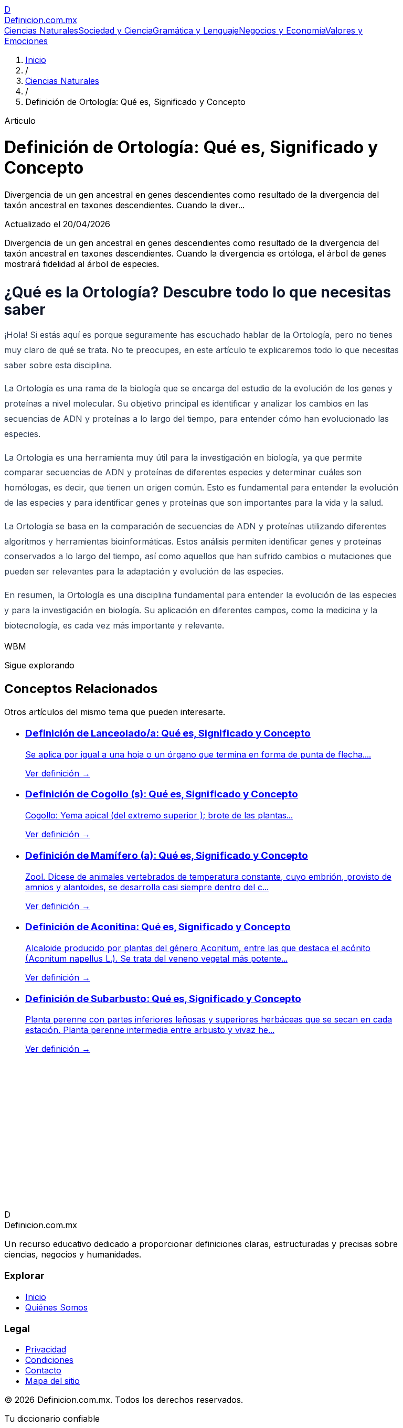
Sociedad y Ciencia (115, 30)
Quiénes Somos (56, 1307)
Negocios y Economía (282, 30)
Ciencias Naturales (41, 30)
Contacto (43, 1370)
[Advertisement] (201, 1135)
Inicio (35, 60)
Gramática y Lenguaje (196, 30)
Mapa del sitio (52, 1381)
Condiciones (49, 1360)
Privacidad (45, 1349)
